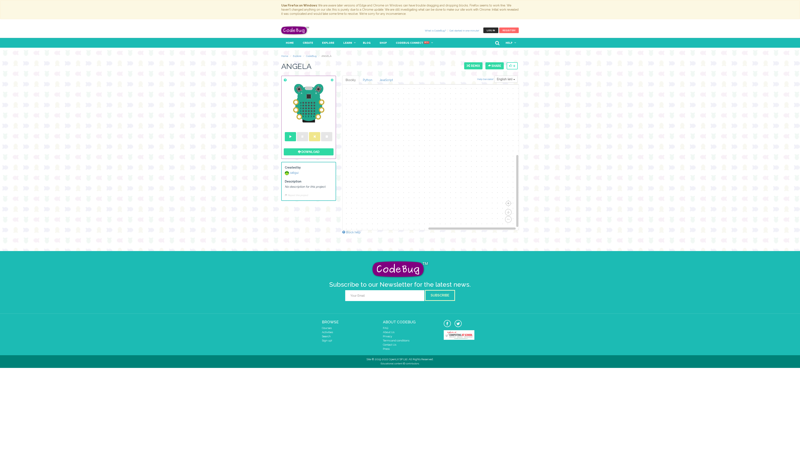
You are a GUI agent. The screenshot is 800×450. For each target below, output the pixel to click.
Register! (508, 30)
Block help (353, 232)
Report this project (297, 195)
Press (386, 348)
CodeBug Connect (412, 42)
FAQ (385, 328)
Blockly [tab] (351, 80)
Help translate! (485, 79)
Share (496, 66)
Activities (327, 332)
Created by (293, 167)
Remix (475, 66)
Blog (367, 42)
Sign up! (327, 340)
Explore (328, 42)
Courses (327, 328)
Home (290, 42)
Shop (383, 42)
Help (509, 42)
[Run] (290, 136)
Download (310, 152)
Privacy (387, 336)
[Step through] (314, 136)
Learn (347, 42)
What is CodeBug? (435, 30)
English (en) (505, 79)
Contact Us (389, 344)
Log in (491, 30)
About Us (388, 332)
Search (326, 336)
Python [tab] (367, 80)
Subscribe (440, 295)
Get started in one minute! (464, 30)
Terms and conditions (396, 340)
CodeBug (295, 30)
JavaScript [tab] (386, 80)
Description (293, 181)
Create (308, 42)
